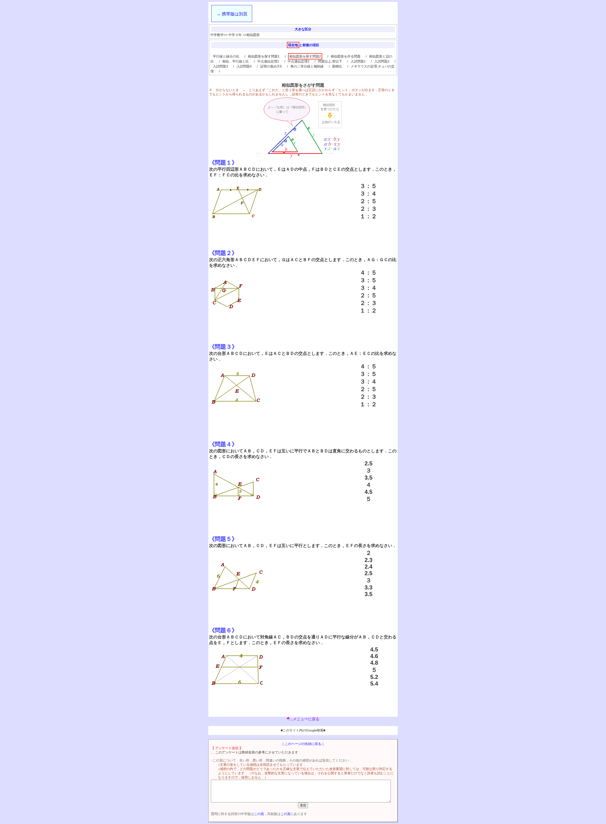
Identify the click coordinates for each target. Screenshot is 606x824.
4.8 (374, 662)
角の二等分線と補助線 (307, 66)
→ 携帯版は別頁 (231, 14)
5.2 (374, 677)
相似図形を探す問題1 (264, 56)
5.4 (374, 683)
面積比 (337, 66)
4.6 (374, 656)
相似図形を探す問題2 (305, 56)
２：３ (368, 208)
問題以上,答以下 (330, 61)
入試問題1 (358, 61)
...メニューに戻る (304, 719)
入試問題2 (381, 61)
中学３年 (235, 35)
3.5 (368, 477)
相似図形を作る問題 (346, 56)
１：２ (368, 216)
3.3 (368, 587)
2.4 (368, 566)
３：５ (368, 186)
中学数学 (217, 35)
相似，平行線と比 (235, 61)
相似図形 (253, 35)
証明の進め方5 (271, 66)
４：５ (368, 272)
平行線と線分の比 (226, 56)
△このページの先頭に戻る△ (303, 744)
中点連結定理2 (298, 61)
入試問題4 (244, 66)
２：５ (368, 201)
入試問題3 (220, 66)
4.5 (368, 492)
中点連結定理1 (268, 61)
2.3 (368, 560)
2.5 (368, 463)
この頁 (259, 814)
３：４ (368, 193)
